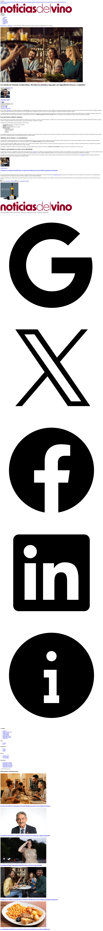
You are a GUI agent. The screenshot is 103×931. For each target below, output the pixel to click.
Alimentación (5, 22)
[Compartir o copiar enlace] (1, 107)
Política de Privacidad (7, 737)
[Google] (51, 316)
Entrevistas (5, 19)
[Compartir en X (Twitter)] (4, 107)
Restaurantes (5, 21)
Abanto (29, 2)
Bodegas (4, 743)
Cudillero (32, 2)
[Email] (3, 102)
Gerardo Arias (57, 2)
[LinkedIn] (51, 623)
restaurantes (83, 154)
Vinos (4, 18)
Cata (4, 744)
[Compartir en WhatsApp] (6, 107)
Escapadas (5, 20)
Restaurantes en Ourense (7, 763)
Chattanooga (52, 2)
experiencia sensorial (57, 174)
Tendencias (13, 181)
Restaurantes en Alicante (7, 764)
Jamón (4, 748)
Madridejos (14, 2)
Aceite (4, 751)
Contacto (4, 730)
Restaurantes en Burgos (7, 766)
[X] (51, 418)
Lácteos (4, 749)
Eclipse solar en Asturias (45, 2)
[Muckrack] (2, 102)
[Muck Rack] (51, 726)
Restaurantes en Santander (8, 765)
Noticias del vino (3, 25)
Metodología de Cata (7, 736)
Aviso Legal (5, 738)
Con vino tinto (5, 756)
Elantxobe (38, 2)
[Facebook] (51, 521)
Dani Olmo (64, 2)
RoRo (61, 2)
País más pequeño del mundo (22, 2)
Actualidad (5, 17)
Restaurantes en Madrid (24, 181)
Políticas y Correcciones (7, 731)
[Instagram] (1, 102)
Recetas (4, 23)
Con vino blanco (6, 757)
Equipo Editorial (6, 735)
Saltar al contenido (3, 3)
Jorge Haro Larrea (5, 99)
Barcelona (9, 110)
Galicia (35, 2)
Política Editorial (6, 733)
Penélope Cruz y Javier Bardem (6, 2)
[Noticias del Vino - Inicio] (36, 210)
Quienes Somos (6, 734)
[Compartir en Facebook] (3, 107)
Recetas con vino (6, 755)
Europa (34, 151)
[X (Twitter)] (0, 102)
